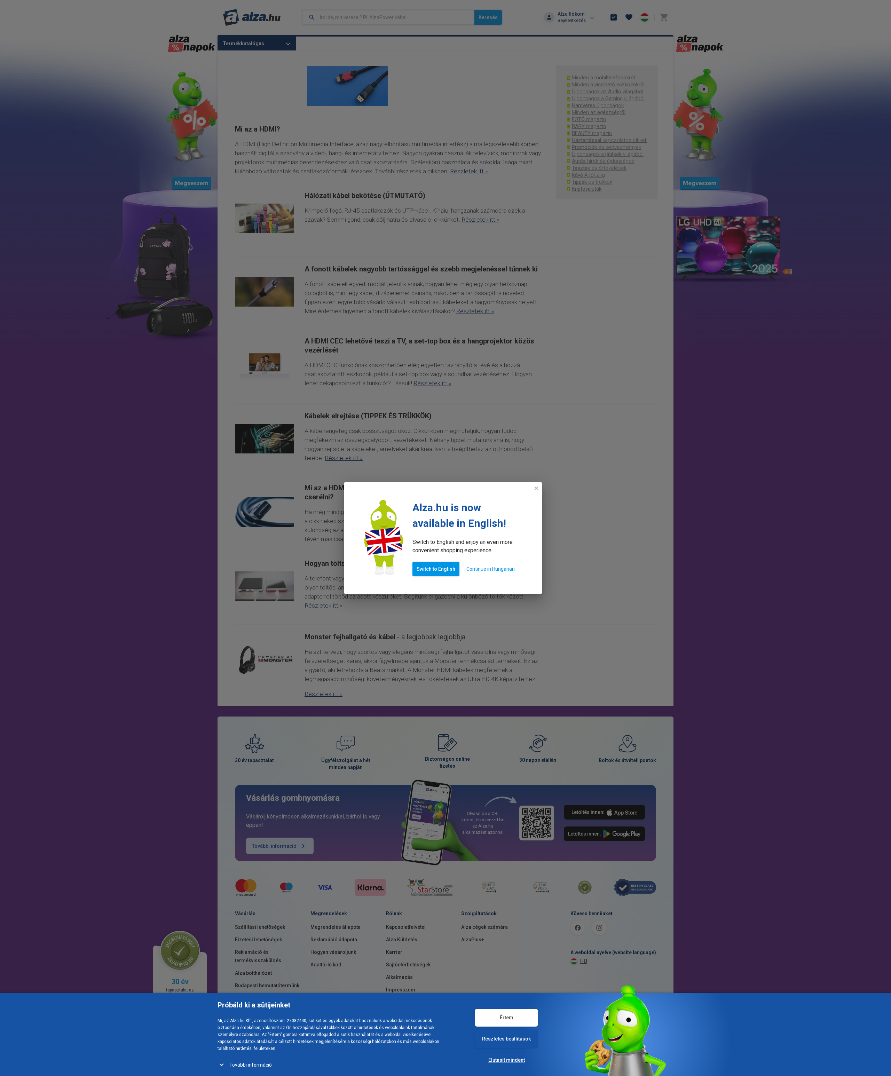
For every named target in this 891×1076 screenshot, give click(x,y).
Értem (506, 1017)
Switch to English (436, 569)
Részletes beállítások (506, 1039)
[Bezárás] (536, 488)
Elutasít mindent (506, 1060)
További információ (250, 1065)
